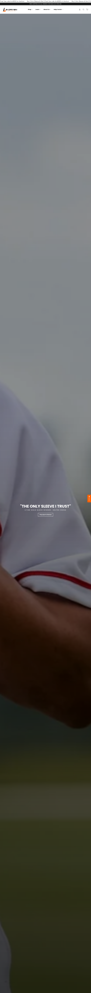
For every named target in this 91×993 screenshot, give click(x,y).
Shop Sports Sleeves (46, 514)
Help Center (58, 9)
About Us (47, 9)
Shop (30, 9)
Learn (37, 9)
